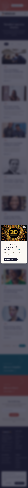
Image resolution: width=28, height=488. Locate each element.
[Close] (24, 227)
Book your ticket (9, 259)
